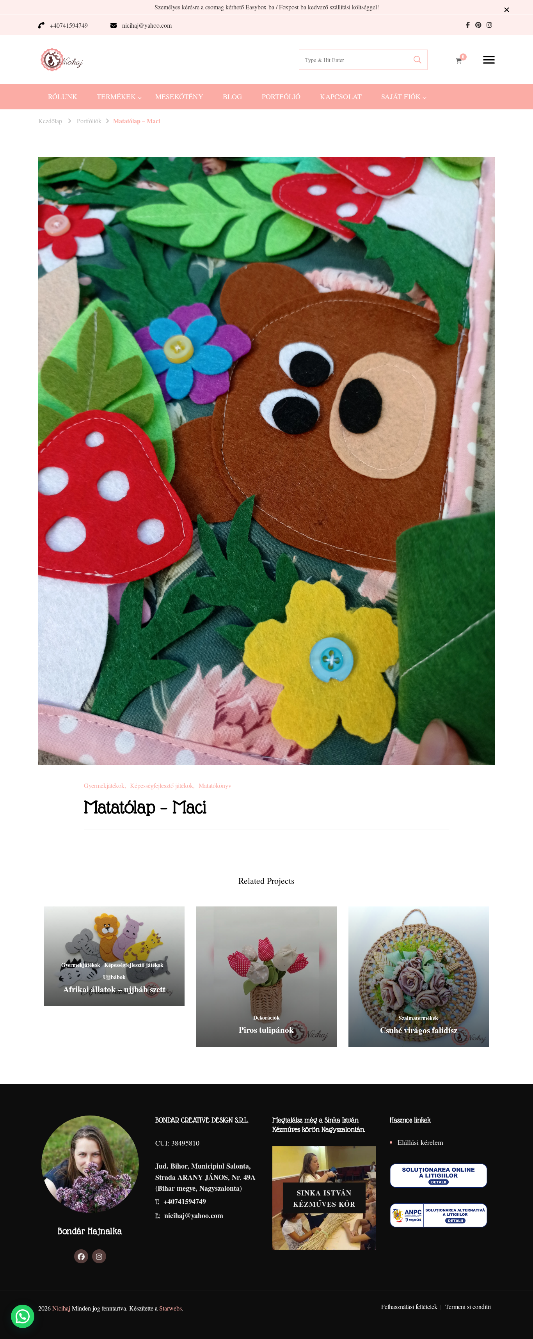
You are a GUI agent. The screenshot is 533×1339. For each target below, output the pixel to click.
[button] (22, 1316)
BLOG (232, 96)
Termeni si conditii (468, 1306)
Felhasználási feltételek (409, 1306)
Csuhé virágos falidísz (418, 1030)
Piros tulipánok (266, 1030)
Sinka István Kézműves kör (324, 1198)
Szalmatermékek (418, 1018)
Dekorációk (266, 1017)
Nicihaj (61, 1308)
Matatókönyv (215, 785)
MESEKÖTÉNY (179, 96)
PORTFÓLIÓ (281, 96)
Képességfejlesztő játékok (161, 785)
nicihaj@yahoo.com (147, 25)
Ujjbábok (114, 977)
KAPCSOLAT (341, 96)
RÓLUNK (62, 96)
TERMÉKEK (116, 96)
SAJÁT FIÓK (401, 96)
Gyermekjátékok (104, 785)
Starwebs (170, 1308)
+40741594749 (69, 25)
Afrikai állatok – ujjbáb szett (114, 989)
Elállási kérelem (420, 1142)
